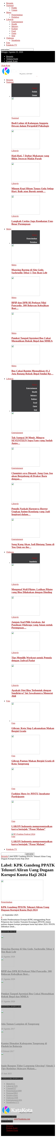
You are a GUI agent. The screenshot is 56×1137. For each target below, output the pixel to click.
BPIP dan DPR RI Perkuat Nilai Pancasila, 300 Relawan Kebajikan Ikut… (30, 305)
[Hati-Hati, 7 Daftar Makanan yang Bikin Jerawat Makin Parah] (25, 148)
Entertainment (17, 22)
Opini (13, 33)
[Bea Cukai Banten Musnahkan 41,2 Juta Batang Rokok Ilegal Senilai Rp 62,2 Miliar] (25, 363)
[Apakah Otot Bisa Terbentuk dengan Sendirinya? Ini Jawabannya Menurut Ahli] (25, 683)
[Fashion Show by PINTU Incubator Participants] (25, 786)
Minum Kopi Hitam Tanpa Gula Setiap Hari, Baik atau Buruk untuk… (32, 190)
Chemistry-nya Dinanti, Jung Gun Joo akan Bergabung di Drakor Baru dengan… (32, 476)
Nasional (10, 5)
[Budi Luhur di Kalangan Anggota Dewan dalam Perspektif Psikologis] (25, 116)
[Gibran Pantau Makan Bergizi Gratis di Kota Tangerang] (25, 753)
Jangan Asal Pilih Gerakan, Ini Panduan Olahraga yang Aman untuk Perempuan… (32, 625)
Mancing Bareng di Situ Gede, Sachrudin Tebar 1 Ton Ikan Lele (29, 271)
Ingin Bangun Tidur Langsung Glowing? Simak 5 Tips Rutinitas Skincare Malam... (28, 1067)
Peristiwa (15, 17)
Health (14, 24)
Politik (14, 8)
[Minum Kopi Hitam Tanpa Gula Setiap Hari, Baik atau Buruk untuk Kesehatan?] (25, 181)
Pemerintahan (17, 15)
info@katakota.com (22, 1119)
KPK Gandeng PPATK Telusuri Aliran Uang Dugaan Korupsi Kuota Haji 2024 (25, 908)
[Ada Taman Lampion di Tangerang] (7, 1019)
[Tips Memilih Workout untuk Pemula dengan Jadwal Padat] (25, 650)
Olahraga (10, 38)
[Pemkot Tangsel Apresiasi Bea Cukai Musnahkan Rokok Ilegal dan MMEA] (25, 331)
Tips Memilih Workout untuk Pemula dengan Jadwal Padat (31, 659)
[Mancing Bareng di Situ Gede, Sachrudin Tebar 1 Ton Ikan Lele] (25, 262)
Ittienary (14, 26)
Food (13, 31)
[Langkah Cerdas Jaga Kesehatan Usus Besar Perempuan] (25, 214)
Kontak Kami (11, 61)
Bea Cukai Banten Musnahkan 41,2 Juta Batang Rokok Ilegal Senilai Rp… (32, 372)
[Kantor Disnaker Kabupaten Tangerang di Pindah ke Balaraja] (7, 1038)
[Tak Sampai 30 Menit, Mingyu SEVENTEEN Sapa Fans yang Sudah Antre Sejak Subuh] (25, 430)
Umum (14, 10)
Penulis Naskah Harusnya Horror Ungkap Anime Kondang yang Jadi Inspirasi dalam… (30, 511)
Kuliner (14, 29)
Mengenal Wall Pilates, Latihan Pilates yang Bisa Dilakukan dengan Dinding (32, 591)
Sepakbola (15, 40)
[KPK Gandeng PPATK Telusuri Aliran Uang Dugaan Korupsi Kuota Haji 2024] (22, 900)
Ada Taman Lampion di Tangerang (20, 1024)
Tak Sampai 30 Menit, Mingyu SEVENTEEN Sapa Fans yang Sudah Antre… (31, 440)
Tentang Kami (12, 59)
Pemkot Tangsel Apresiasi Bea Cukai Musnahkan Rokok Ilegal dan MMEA (32, 339)
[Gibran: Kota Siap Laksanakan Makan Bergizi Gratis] (25, 721)
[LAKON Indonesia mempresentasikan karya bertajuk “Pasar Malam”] (25, 819)
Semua (34, 88)
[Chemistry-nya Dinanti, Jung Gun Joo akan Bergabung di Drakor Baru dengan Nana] (25, 466)
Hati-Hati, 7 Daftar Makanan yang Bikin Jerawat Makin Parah (30, 157)
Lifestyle (9, 19)
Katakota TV (11, 45)
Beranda (9, 3)
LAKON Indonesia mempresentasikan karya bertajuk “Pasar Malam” (31, 827)
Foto (8, 43)
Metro (8, 12)
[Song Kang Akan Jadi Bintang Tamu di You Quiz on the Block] (25, 537)
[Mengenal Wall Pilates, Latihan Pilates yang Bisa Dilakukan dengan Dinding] (25, 582)
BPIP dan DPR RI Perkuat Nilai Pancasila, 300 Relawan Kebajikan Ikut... (26, 972)
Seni (13, 36)
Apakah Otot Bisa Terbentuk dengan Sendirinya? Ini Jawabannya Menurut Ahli (32, 693)
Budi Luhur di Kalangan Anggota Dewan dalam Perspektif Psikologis (30, 124)
